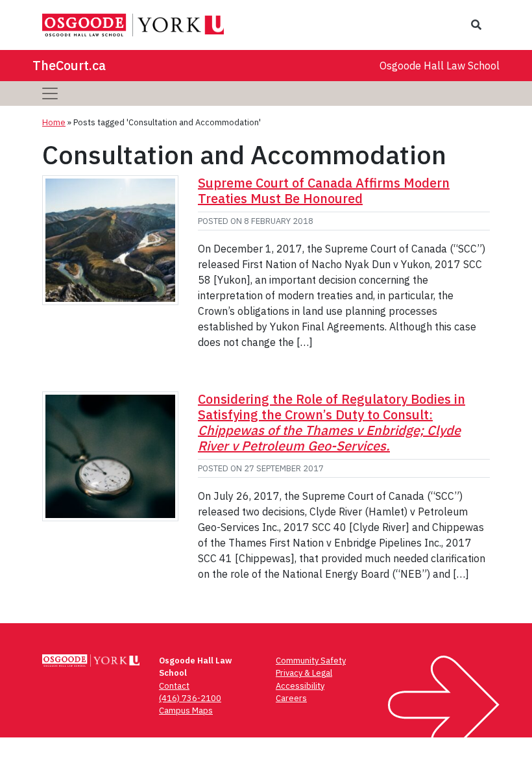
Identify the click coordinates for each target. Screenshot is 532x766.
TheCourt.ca (69, 65)
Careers (291, 698)
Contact (174, 685)
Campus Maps (186, 710)
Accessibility (300, 685)
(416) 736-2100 (190, 698)
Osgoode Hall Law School (440, 65)
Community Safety (311, 660)
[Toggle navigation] (49, 93)
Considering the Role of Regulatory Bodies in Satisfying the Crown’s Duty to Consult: (331, 422)
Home (54, 122)
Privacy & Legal (304, 672)
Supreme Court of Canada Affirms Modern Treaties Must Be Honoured (324, 190)
